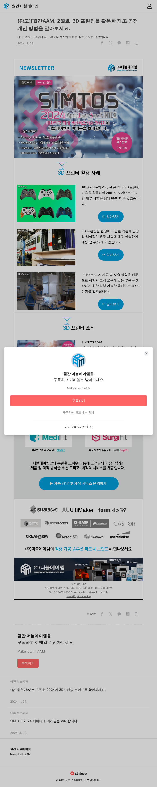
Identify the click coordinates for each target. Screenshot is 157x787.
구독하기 (78, 400)
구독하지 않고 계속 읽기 (78, 412)
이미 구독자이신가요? (79, 426)
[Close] (146, 353)
